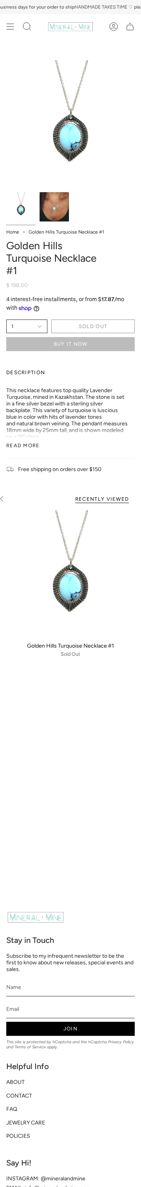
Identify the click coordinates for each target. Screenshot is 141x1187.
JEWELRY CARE (25, 1122)
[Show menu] (10, 27)
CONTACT (19, 1095)
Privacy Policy (121, 1041)
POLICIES (18, 1136)
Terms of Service (30, 1047)
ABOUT (15, 1082)
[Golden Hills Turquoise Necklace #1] (70, 574)
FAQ (11, 1109)
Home (12, 232)
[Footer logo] (35, 917)
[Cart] (130, 27)
